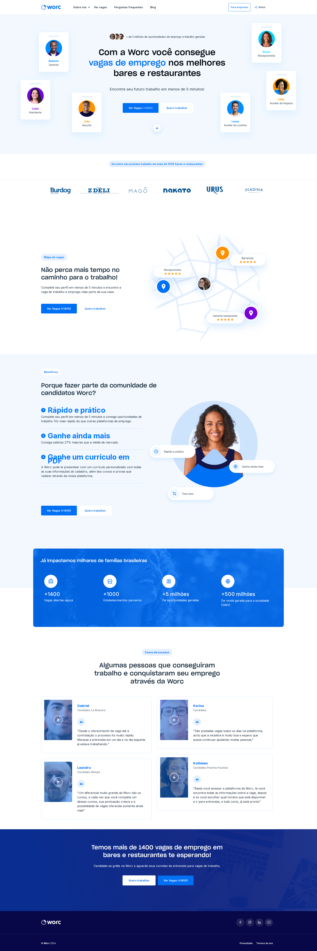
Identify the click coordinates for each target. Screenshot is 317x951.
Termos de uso (264, 943)
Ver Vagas (141, 107)
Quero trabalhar (176, 107)
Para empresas (239, 7)
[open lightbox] (58, 720)
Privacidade (246, 943)
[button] (83, 7)
